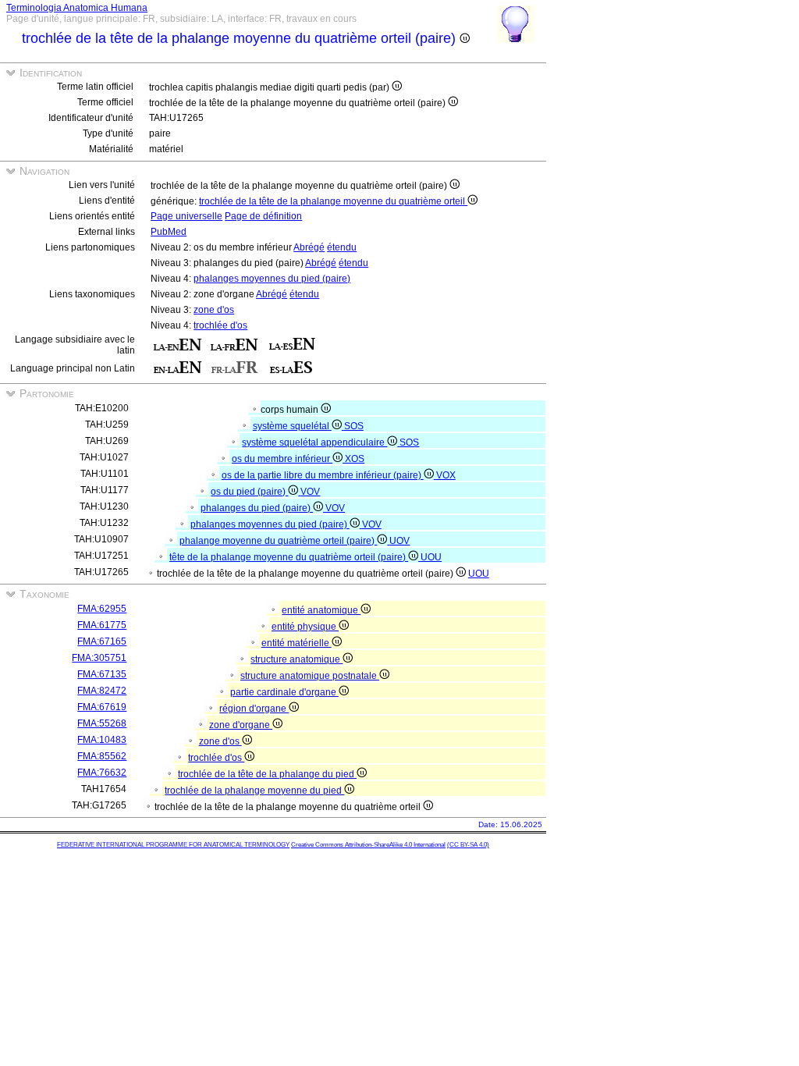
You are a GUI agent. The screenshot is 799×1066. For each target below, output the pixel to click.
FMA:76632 (101, 772)
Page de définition (263, 216)
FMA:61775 (101, 625)
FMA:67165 (101, 641)
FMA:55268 (101, 723)
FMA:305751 (99, 657)
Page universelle (186, 216)
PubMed (168, 231)
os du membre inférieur (282, 458)
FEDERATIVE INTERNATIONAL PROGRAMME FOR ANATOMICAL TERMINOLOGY (173, 844)
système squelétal (292, 426)
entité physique (305, 626)
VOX (446, 475)
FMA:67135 (101, 674)
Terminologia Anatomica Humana (76, 7)
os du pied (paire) (249, 491)
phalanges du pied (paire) (257, 508)
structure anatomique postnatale (309, 675)
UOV (399, 540)
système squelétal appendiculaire (314, 442)
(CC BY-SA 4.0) (468, 844)
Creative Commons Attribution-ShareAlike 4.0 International (368, 844)
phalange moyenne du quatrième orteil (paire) (278, 540)
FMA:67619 (101, 707)
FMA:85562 (101, 756)
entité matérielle (296, 643)
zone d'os (214, 309)
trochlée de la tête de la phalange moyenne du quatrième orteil (333, 201)
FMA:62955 (101, 608)
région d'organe (254, 708)
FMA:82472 (101, 690)
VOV (310, 491)
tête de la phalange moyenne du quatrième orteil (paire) (288, 557)
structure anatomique (296, 659)
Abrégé (309, 247)
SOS (354, 426)
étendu (342, 247)
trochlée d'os (220, 325)
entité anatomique (321, 610)
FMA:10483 (101, 739)
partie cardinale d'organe (284, 692)
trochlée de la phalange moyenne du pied (254, 790)
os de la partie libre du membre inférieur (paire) (323, 475)
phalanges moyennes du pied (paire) (272, 278)
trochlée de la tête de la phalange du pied (267, 774)
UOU (431, 557)
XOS (354, 458)
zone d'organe (240, 725)
